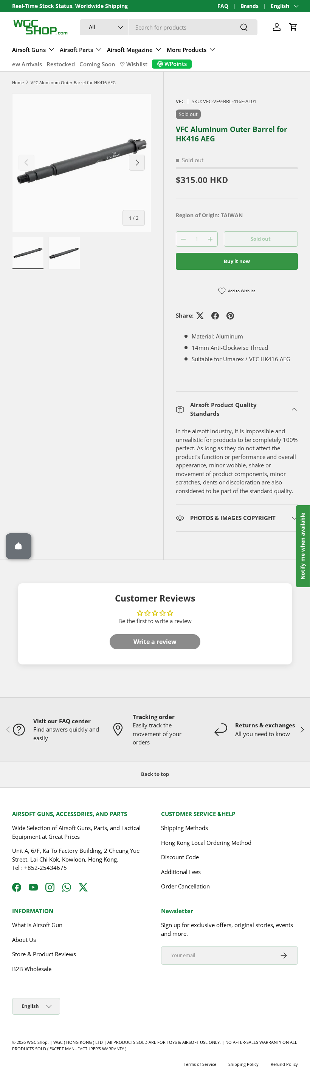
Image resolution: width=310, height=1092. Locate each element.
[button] (293, 27)
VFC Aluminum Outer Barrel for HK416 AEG (73, 82)
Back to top (155, 774)
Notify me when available (302, 546)
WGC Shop (37, 1042)
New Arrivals (25, 64)
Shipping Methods (184, 828)
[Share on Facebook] (215, 315)
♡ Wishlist (133, 64)
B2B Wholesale (31, 969)
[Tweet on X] (200, 315)
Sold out (261, 238)
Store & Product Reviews (44, 954)
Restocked (60, 64)
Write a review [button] (155, 642)
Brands (249, 6)
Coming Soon (97, 64)
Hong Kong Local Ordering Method (206, 842)
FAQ (222, 6)
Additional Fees (181, 872)
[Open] (18, 546)
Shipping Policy (243, 1064)
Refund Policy (284, 1064)
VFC (180, 101)
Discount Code (180, 857)
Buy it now (237, 261)
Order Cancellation (185, 886)
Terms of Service (200, 1064)
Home (18, 82)
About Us (24, 939)
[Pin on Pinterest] (230, 315)
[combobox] (168, 27)
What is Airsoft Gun (37, 925)
